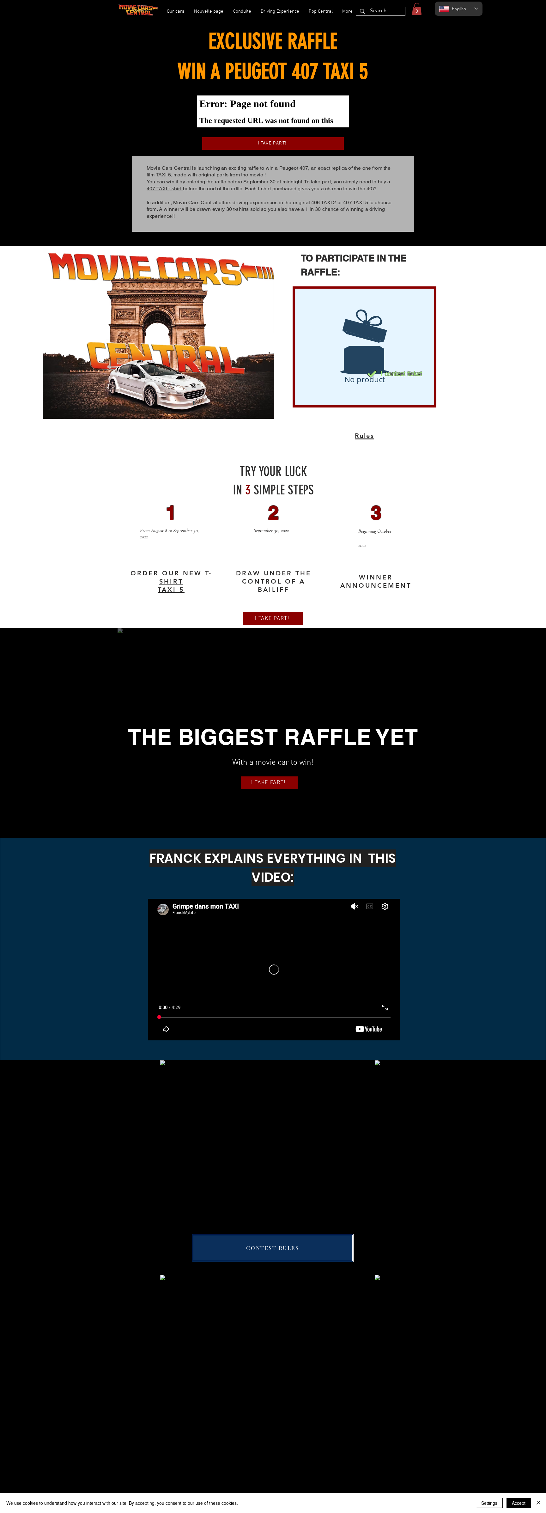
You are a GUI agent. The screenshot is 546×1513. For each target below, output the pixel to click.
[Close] (538, 1503)
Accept (518, 1503)
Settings (489, 1503)
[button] (417, 9)
